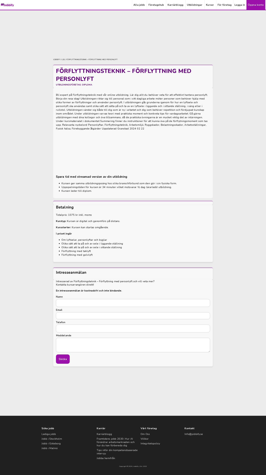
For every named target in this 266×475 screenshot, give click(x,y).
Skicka (63, 359)
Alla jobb (139, 5)
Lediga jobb (49, 434)
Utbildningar (194, 5)
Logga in (240, 5)
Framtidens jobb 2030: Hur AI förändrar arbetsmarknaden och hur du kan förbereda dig (116, 442)
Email (59, 310)
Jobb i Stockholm (52, 438)
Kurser (210, 5)
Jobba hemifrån (106, 458)
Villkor (145, 438)
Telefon (60, 322)
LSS (63, 59)
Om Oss (145, 434)
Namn (59, 296)
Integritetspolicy (150, 443)
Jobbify (56, 59)
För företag (225, 5)
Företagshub (156, 5)
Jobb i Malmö (50, 448)
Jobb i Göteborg (51, 443)
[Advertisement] (133, 34)
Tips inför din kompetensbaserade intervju (117, 452)
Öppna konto (256, 5)
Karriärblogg (175, 5)
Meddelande (63, 335)
